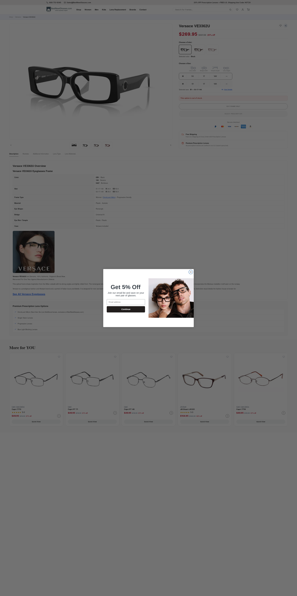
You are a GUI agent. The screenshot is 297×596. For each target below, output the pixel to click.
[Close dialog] (191, 272)
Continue (125, 309)
